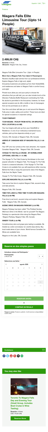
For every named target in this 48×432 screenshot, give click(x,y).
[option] (24, 399)
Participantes (9, 255)
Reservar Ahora (20, 418)
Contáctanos (8, 350)
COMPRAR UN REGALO (24, 307)
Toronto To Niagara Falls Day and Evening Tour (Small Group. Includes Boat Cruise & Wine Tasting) (22, 403)
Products (5, 9)
